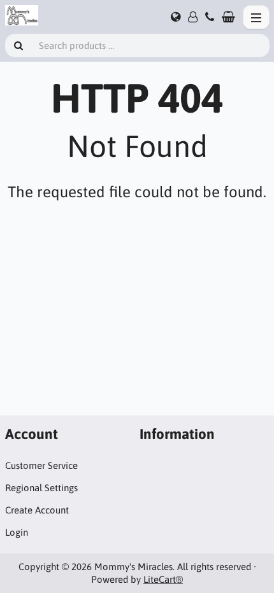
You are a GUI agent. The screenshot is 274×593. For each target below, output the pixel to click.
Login (16, 532)
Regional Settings (41, 487)
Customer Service (41, 465)
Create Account (37, 510)
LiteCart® (163, 579)
